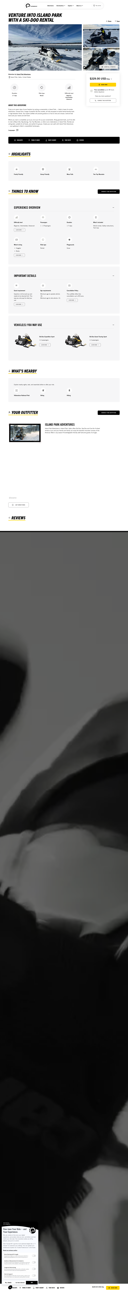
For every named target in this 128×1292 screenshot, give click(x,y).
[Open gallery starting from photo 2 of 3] (101, 35)
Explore (70, 5)
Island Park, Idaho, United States (21, 77)
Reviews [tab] (81, 140)
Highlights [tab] (20, 140)
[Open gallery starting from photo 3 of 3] (101, 59)
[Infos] (111, 79)
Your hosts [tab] (68, 140)
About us (79, 5)
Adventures (50, 5)
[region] (64, 473)
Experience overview (27, 207)
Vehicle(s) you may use (28, 325)
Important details (25, 276)
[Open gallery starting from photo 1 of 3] (45, 47)
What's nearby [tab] (52, 140)
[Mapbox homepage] (13, 498)
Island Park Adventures (24, 74)
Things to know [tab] (35, 140)
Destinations (60, 5)
